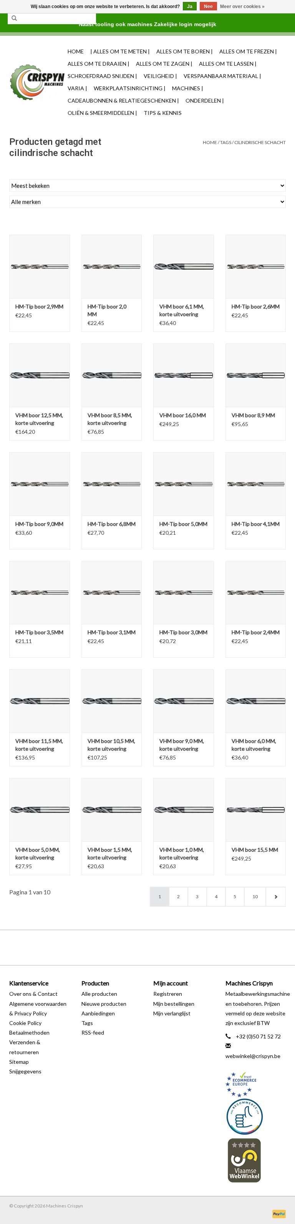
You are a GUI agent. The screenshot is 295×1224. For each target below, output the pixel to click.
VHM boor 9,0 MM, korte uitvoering (181, 745)
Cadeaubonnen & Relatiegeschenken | (123, 100)
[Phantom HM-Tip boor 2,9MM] (39, 266)
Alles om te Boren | (184, 51)
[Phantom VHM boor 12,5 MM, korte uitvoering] (39, 375)
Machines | (187, 88)
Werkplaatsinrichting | (130, 88)
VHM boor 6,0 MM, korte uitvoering (254, 745)
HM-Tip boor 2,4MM (256, 632)
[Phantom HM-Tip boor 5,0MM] (183, 484)
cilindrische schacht (260, 142)
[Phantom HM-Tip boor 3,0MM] (183, 592)
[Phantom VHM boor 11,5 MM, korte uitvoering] (39, 701)
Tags (225, 142)
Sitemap (19, 1061)
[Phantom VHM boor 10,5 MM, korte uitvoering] (111, 701)
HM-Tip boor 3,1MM (112, 632)
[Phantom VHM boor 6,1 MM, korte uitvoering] (183, 266)
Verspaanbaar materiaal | (222, 76)
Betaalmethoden (29, 1032)
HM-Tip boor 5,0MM (183, 524)
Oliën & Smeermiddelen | (102, 112)
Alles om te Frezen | (248, 51)
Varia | (77, 88)
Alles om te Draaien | (98, 63)
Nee (208, 6)
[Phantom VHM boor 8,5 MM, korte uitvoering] (111, 375)
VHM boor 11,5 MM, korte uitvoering (39, 745)
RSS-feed (92, 1032)
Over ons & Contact (33, 993)
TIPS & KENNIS (163, 112)
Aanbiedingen (98, 1013)
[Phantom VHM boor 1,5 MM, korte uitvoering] (111, 809)
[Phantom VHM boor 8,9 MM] (255, 375)
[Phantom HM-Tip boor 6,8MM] (111, 484)
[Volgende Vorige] (275, 896)
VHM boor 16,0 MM (182, 415)
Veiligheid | (160, 76)
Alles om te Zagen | (164, 63)
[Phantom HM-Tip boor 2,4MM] (255, 592)
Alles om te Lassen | (228, 63)
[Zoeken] (14, 18)
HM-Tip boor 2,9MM (39, 306)
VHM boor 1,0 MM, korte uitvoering (181, 853)
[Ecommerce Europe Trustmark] (255, 1084)
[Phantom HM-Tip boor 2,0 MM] (111, 266)
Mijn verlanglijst (172, 1013)
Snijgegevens (25, 1071)
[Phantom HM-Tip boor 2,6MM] (255, 266)
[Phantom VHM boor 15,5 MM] (255, 809)
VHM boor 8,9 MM (253, 415)
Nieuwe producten (103, 1003)
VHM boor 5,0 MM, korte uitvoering (37, 853)
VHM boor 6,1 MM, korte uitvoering (181, 310)
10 (255, 896)
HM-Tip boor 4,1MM (256, 524)
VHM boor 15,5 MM (255, 849)
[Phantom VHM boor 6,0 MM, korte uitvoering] (255, 701)
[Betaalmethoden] (278, 1213)
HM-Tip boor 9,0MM (39, 524)
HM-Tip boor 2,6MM (256, 306)
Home (76, 51)
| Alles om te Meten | (120, 51)
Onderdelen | (205, 100)
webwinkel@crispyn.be (252, 1056)
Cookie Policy (25, 1023)
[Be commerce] (255, 1116)
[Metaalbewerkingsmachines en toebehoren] (37, 82)
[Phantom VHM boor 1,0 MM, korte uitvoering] (183, 809)
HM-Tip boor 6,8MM (112, 524)
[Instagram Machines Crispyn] (161, 947)
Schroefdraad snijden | (102, 76)
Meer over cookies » (242, 6)
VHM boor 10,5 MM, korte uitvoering (111, 745)
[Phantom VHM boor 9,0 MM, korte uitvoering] (183, 701)
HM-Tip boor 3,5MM (39, 632)
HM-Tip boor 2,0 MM (107, 310)
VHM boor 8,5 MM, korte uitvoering (110, 419)
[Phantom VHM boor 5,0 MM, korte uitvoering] (39, 809)
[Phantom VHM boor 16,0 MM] (183, 375)
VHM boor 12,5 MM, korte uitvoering (39, 419)
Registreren (167, 993)
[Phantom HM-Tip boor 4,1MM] (255, 484)
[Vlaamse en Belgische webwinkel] (255, 1160)
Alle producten (99, 993)
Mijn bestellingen (173, 1003)
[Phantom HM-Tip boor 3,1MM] (111, 592)
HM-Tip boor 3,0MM (183, 632)
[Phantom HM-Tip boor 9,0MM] (39, 484)
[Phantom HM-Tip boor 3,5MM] (39, 592)
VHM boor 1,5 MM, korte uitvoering (110, 853)
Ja (189, 6)
